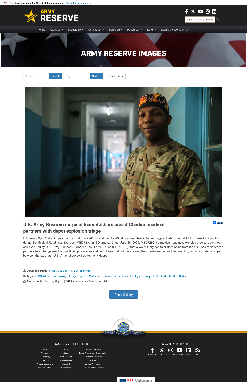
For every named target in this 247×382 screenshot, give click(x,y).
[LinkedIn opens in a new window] (214, 11)
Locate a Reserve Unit (174, 29)
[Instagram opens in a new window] (208, 11)
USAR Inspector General (93, 367)
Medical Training (56, 276)
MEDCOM (40, 276)
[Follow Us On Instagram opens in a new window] (170, 351)
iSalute (66, 353)
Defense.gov (66, 367)
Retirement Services (93, 357)
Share (220, 222)
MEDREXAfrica (177, 276)
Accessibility (44, 357)
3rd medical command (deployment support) (129, 276)
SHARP (93, 360)
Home (41, 29)
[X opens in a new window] (193, 11)
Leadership (74, 29)
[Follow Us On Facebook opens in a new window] (152, 351)
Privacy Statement (45, 364)
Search (56, 76)
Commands (95, 29)
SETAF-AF (162, 276)
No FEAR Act (66, 357)
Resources (133, 29)
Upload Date (114, 76)
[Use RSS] (197, 351)
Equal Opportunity (93, 349)
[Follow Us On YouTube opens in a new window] (179, 351)
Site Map (44, 353)
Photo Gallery (123, 294)
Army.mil (66, 364)
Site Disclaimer (44, 367)
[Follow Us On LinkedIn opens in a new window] (188, 351)
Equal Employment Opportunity (92, 353)
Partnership (95, 276)
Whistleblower (66, 360)
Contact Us (45, 360)
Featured (114, 29)
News (150, 29)
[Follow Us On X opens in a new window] (161, 351)
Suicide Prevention (93, 364)
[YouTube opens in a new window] (200, 11)
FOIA (66, 349)
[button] (79, 3)
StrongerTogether (78, 276)
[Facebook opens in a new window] (186, 11)
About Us (55, 29)
